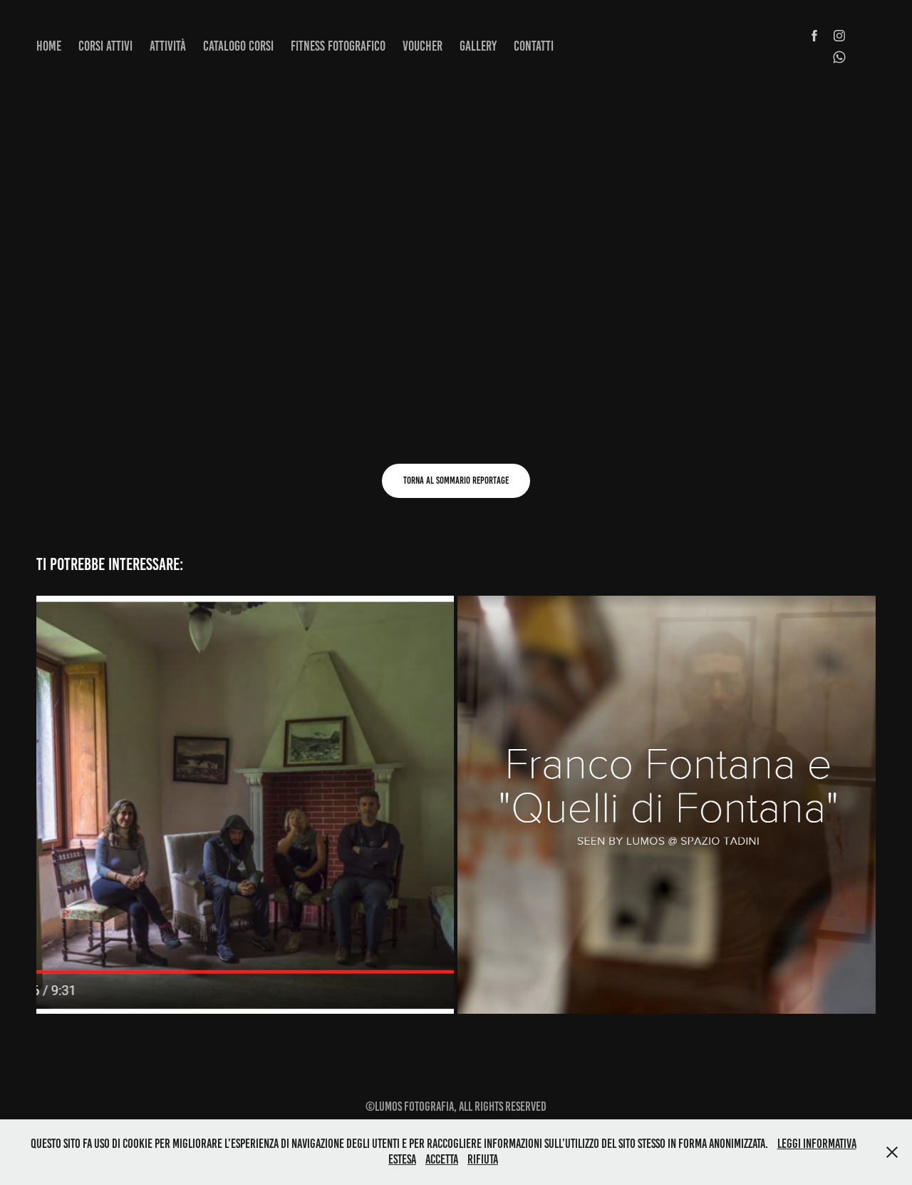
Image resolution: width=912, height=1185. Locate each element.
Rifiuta (482, 1159)
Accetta (441, 1159)
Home (48, 46)
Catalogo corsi (238, 46)
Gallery (478, 46)
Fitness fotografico (338, 46)
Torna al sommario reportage (456, 480)
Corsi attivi (105, 46)
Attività (168, 46)
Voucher (422, 46)
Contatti (534, 46)
